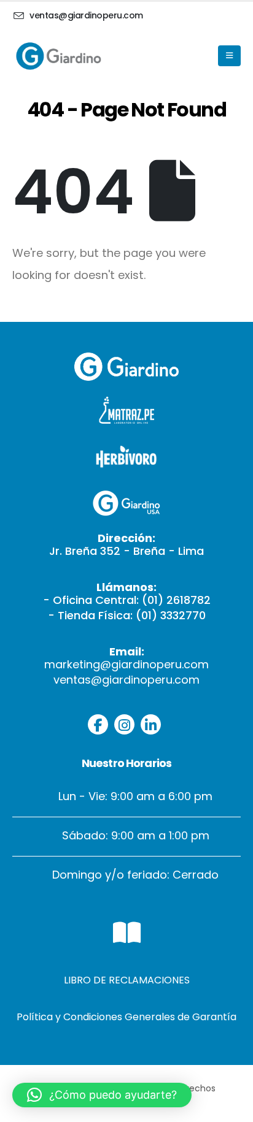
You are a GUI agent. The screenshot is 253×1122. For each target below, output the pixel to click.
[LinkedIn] (151, 724)
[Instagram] (124, 724)
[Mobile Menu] (229, 55)
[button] (102, 1095)
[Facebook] (98, 724)
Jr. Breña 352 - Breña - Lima (126, 551)
